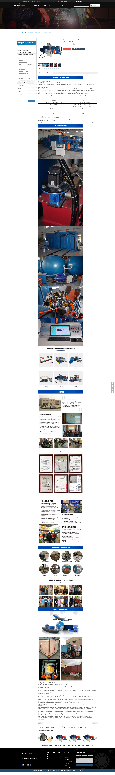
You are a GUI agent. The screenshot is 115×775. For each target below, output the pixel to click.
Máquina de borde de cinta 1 (24, 78)
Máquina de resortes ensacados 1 (26, 75)
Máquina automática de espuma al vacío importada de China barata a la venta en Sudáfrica (88, 745)
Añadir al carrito (79, 48)
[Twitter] (26, 765)
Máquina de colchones (23, 50)
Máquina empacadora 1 (24, 73)
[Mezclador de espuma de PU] (27, 753)
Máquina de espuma (22, 45)
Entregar (31, 100)
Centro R (67, 763)
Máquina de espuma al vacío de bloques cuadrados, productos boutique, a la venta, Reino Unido (74, 745)
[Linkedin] (79, 1)
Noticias (67, 765)
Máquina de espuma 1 (23, 67)
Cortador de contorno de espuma (25, 64)
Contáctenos (67, 767)
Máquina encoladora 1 (23, 69)
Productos (67, 759)
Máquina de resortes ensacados (25, 54)
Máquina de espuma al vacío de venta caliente (50, 727)
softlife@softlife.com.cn (66, 1)
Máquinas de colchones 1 (24, 71)
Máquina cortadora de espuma (25, 48)
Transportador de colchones (24, 52)
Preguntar (67, 48)
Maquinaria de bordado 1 (24, 62)
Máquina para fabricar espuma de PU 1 (26, 76)
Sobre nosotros (68, 761)
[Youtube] (81, 1)
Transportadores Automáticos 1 (25, 58)
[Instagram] (30, 765)
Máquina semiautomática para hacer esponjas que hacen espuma (46, 745)
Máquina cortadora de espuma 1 (25, 66)
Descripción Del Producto (45, 73)
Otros (19, 57)
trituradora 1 (21, 60)
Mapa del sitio (80, 770)
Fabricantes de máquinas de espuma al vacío (75, 727)
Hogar (66, 757)
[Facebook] (77, 1)
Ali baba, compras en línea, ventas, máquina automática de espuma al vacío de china (60, 745)
